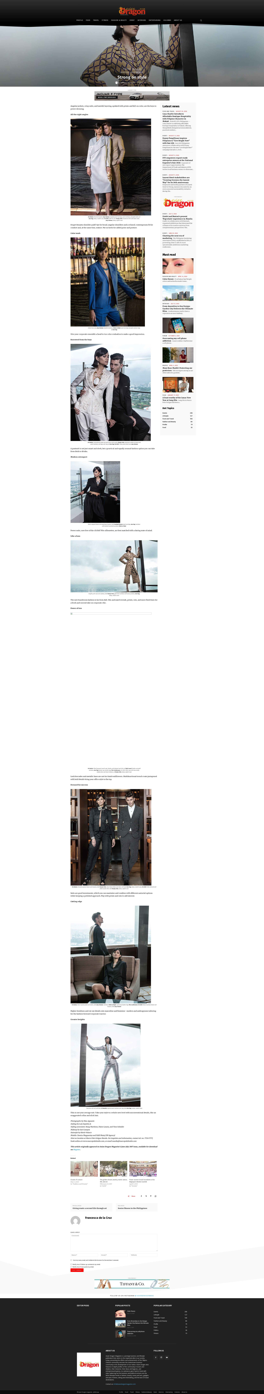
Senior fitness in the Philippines (132, 1208)
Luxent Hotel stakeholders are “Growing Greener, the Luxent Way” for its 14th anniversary (176, 179)
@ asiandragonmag (144, 1296)
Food (164, 395)
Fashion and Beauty (137, 72)
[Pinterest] (151, 1196)
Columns (177, 1392)
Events (165, 135)
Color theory (168, 279)
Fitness (138, 1392)
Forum (165, 335)
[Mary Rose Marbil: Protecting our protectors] (178, 355)
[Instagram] (161, 1357)
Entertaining (169, 1392)
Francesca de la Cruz (128, 82)
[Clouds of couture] (84, 1169)
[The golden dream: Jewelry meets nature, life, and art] (113, 1169)
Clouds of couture (76, 1180)
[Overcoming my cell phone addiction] (178, 325)
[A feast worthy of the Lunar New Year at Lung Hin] (178, 384)
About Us (184, 1392)
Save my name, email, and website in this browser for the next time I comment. (96, 1260)
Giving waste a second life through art (90, 1208)
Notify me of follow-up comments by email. (86, 1264)
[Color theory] (178, 266)
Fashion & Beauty (147, 1392)
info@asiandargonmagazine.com (125, 1384)
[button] (201, 20)
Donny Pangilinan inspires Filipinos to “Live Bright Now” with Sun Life (176, 140)
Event (155, 1392)
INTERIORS (166, 303)
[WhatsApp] (155, 1196)
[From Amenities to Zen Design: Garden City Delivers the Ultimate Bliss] (178, 293)
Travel (132, 1392)
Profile (165, 365)
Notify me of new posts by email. (83, 1267)
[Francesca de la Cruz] (116, 82)
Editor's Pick (126, 69)
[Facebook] (141, 1196)
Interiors (161, 1392)
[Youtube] (167, 1357)
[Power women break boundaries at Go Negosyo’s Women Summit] (143, 1169)
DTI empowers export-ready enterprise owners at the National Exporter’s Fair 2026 (178, 160)
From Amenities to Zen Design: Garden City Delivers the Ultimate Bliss (178, 308)
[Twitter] (146, 1196)
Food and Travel (168, 111)
